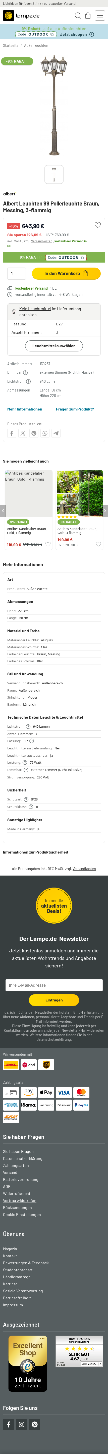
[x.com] (22, 433)
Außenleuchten (36, 45)
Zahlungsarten (16, 1165)
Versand (10, 1172)
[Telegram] (56, 433)
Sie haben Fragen (18, 1151)
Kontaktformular (16, 1030)
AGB (7, 1186)
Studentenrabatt (18, 1269)
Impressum (13, 1304)
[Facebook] (11, 433)
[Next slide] (64, 174)
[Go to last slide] (3, 511)
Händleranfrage (17, 1276)
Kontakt (10, 1255)
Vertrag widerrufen (19, 1200)
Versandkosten (41, 241)
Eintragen (54, 999)
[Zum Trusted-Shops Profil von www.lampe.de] (54, 1364)
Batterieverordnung (20, 1179)
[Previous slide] (44, 174)
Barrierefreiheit (17, 1297)
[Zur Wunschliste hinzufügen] (98, 225)
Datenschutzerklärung (53, 1039)
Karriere (10, 1283)
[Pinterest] (33, 433)
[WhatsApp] (44, 433)
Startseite (11, 45)
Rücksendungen (17, 1207)
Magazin (10, 1248)
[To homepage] (21, 15)
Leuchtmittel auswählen (54, 345)
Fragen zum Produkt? (75, 408)
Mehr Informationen (24, 408)
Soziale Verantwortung (23, 1290)
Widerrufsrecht (16, 1193)
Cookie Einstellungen (22, 1214)
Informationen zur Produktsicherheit (35, 852)
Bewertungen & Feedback (26, 1262)
